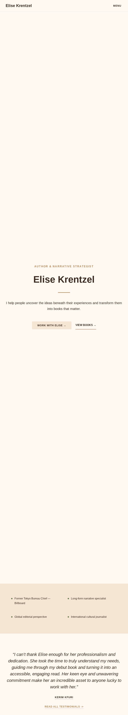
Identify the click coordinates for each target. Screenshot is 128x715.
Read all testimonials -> (64, 706)
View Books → (86, 325)
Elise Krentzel (19, 5)
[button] (117, 5)
